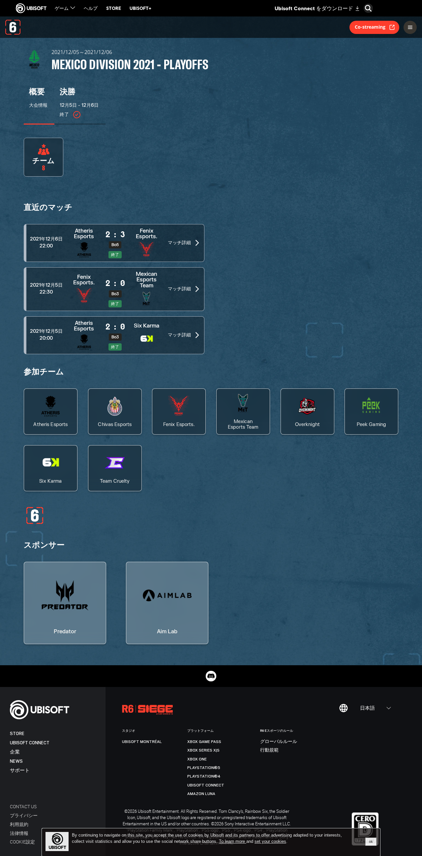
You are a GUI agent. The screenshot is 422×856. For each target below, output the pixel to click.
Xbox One (197, 759)
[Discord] (211, 676)
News (16, 761)
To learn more (232, 841)
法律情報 (19, 833)
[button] (114, 243)
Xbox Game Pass (204, 741)
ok (371, 841)
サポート (20, 770)
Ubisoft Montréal (142, 741)
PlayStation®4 (204, 776)
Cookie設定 (22, 842)
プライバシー (24, 815)
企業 (15, 752)
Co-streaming (370, 27)
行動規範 (269, 750)
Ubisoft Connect (29, 742)
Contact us (23, 806)
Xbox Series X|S (203, 750)
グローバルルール (278, 741)
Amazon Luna (201, 793)
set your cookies (270, 841)
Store (17, 733)
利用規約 (19, 824)
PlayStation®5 (203, 767)
